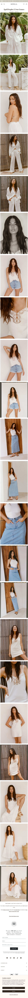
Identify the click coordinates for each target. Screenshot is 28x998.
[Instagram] (10, 957)
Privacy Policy (20, 984)
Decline (13, 991)
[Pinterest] (14, 957)
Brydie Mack (17, 909)
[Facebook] (7, 957)
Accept (13, 987)
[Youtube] (20, 957)
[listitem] (14, 937)
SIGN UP (14, 948)
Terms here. (22, 952)
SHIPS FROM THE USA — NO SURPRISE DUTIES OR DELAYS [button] (15, 1)
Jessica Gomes (6, 909)
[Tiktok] (17, 957)
